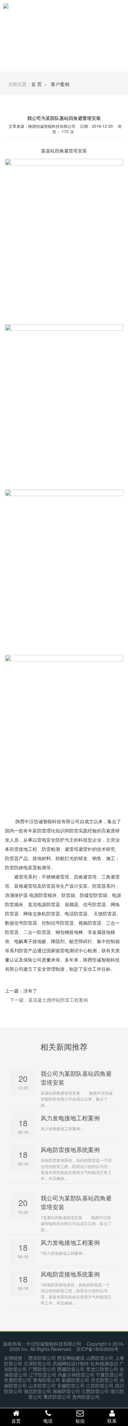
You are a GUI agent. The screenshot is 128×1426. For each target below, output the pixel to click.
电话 (48, 1420)
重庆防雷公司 (57, 1396)
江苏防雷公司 (100, 1385)
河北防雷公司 (104, 1380)
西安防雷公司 (42, 1358)
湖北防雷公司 (37, 1391)
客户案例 (60, 84)
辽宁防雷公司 (42, 1374)
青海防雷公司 (46, 1380)
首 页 (36, 84)
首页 (16, 1420)
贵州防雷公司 (86, 1396)
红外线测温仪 (104, 1363)
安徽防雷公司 (71, 1385)
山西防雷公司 (100, 1358)
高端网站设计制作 (71, 1363)
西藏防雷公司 (71, 1369)
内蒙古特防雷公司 (76, 1374)
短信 (80, 1420)
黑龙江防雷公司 (102, 1369)
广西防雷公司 (42, 1369)
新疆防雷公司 (75, 1380)
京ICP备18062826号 (97, 1349)
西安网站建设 (71, 1358)
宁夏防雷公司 (109, 1374)
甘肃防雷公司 (18, 1380)
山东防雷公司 (42, 1385)
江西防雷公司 (95, 1391)
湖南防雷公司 (66, 1391)
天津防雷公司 (37, 1363)
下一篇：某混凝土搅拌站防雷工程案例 (49, 999)
